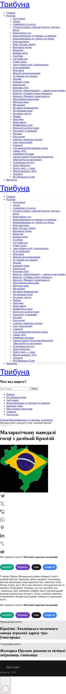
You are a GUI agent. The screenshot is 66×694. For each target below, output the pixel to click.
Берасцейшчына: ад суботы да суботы (33, 38)
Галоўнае (18, 56)
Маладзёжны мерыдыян (26, 99)
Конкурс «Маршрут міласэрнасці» (31, 96)
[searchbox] (15, 388)
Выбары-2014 (20, 53)
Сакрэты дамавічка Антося (27, 139)
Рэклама (17, 133)
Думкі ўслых (20, 61)
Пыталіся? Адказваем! (25, 130)
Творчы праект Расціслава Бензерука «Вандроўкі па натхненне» (33, 158)
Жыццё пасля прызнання (26, 73)
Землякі (17, 79)
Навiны (17, 116)
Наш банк (18, 119)
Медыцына (19, 104)
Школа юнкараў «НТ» (25, 171)
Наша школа (19, 122)
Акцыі (16, 21)
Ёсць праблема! (21, 67)
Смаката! (18, 145)
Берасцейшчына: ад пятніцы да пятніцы (34, 35)
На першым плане (23, 110)
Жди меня (18, 70)
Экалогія (17, 174)
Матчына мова (21, 102)
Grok (36, 567)
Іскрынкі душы (21, 81)
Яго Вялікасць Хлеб (24, 176)
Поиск (34, 389)
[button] (5, 685)
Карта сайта (12, 667)
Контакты (11, 179)
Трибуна (15, 4)
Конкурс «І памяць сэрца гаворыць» (32, 93)
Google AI (50, 567)
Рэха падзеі (19, 136)
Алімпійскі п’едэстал (24, 24)
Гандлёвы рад (20, 58)
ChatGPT (7, 567)
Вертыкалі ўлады (22, 47)
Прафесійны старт (23, 125)
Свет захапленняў (22, 142)
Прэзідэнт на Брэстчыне (26, 128)
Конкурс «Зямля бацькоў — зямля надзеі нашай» (39, 90)
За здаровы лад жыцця (25, 76)
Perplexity (23, 567)
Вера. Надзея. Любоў (24, 44)
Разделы (10, 15)
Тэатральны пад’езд (23, 162)
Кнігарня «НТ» (21, 87)
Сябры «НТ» (20, 151)
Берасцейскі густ (22, 33)
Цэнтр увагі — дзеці (24, 168)
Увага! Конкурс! (21, 165)
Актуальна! (19, 18)
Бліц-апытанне (21, 41)
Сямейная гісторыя (23, 153)
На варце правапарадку (25, 107)
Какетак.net (19, 84)
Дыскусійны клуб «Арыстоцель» (31, 64)
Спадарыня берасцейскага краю (30, 148)
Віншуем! (18, 50)
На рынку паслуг (22, 113)
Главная (10, 12)
